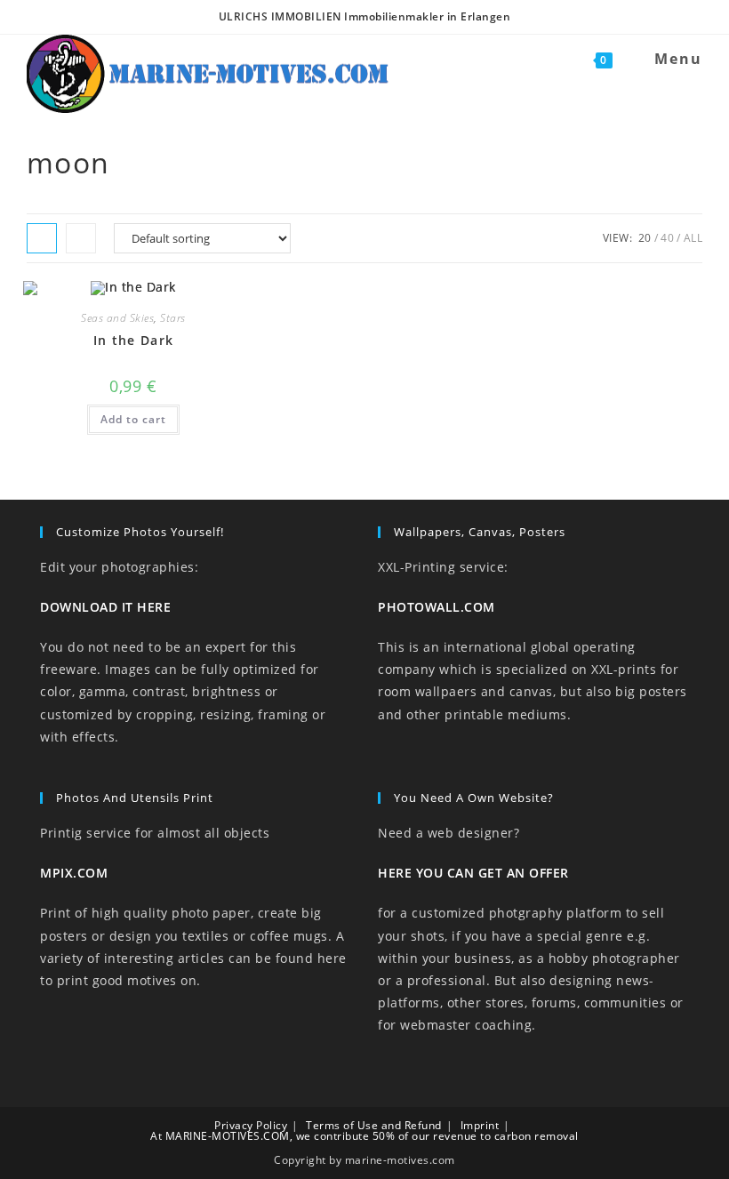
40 (667, 237)
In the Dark (133, 340)
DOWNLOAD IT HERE (105, 606)
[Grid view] (42, 238)
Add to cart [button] (133, 419)
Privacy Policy (250, 1125)
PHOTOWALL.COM (436, 606)
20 (645, 237)
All (693, 237)
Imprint (480, 1125)
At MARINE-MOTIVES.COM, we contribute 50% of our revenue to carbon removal (364, 1135)
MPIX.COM (74, 872)
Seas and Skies (117, 317)
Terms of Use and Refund (374, 1125)
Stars (173, 317)
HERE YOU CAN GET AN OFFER (473, 872)
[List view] (81, 238)
